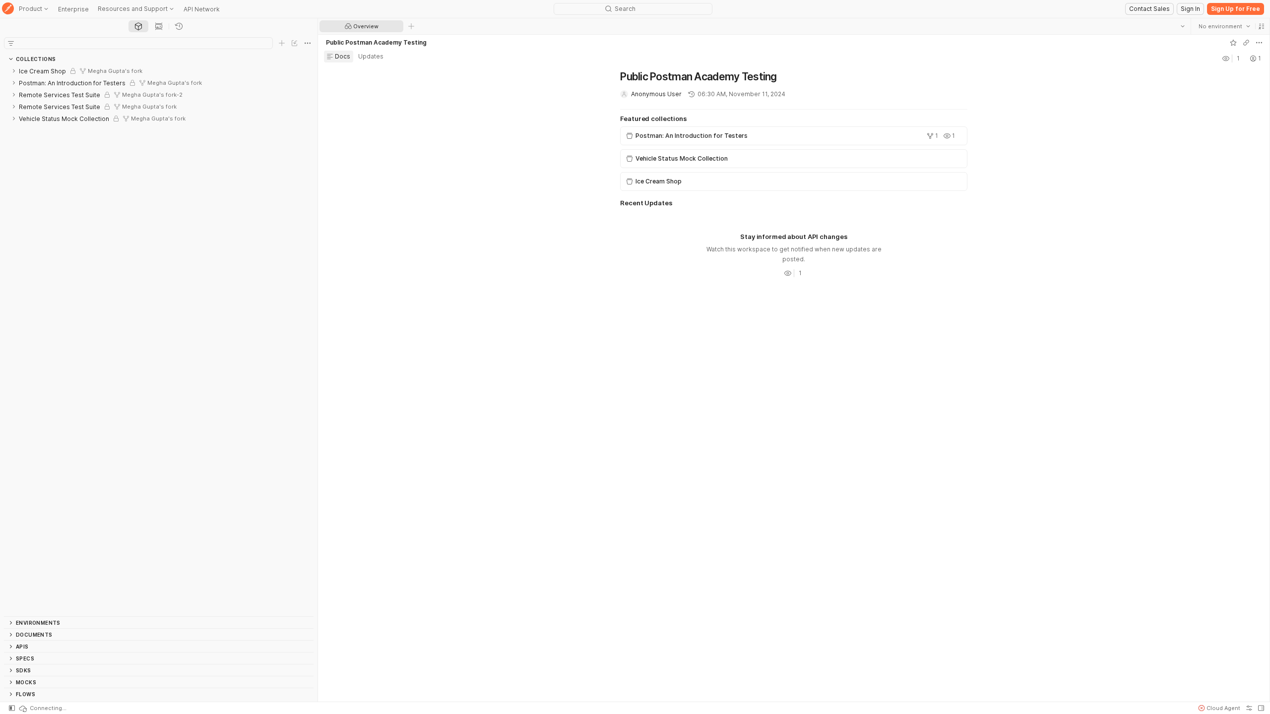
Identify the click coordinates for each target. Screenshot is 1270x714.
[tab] (138, 26)
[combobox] (1224, 26)
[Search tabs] (1182, 26)
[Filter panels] (11, 43)
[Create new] (282, 43)
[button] (1261, 26)
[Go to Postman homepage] (8, 9)
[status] (42, 708)
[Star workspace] (1233, 43)
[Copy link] (1246, 43)
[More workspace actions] (1259, 43)
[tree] (159, 340)
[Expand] (14, 71)
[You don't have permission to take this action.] (411, 26)
